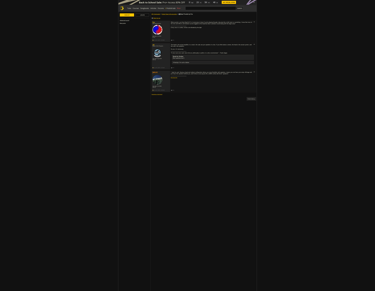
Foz (154, 22)
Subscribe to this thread (157, 94)
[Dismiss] (254, 2)
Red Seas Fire (174, 77)
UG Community (155, 14)
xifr (153, 44)
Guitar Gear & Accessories (169, 14)
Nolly (154, 72)
